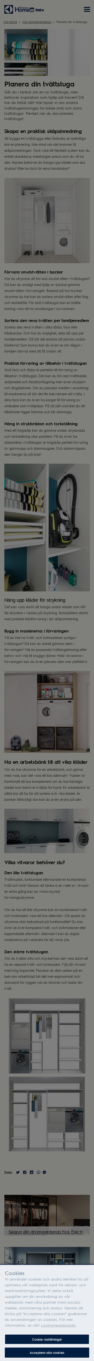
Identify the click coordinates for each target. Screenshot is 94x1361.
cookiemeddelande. (58, 1325)
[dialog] (47, 1313)
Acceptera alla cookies (47, 1352)
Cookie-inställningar (47, 1339)
